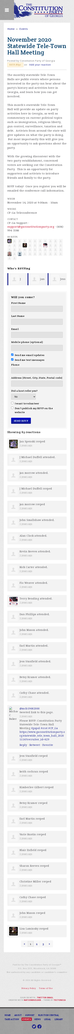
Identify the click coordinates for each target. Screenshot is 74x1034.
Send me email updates (30, 355)
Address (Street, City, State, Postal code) (37, 377)
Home (11, 28)
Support (30, 1015)
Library (59, 1019)
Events (23, 28)
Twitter (41, 998)
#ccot (44, 728)
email (50, 998)
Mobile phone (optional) (27, 342)
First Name (18, 303)
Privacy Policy (28, 988)
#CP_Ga (53, 728)
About (18, 1015)
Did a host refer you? (24, 390)
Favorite (47, 745)
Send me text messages (30, 360)
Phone (15, 364)
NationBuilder (32, 1000)
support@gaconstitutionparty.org (30, 226)
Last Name (17, 316)
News (37, 1019)
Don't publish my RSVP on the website (34, 410)
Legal (47, 1019)
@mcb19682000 (30, 708)
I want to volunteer (27, 403)
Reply (23, 745)
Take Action (12, 1019)
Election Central (48, 1015)
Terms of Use (46, 988)
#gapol (35, 728)
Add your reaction (40, 64)
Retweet (34, 745)
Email (15, 329)
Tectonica (60, 1000)
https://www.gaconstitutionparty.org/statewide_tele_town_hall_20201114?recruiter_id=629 (42, 736)
